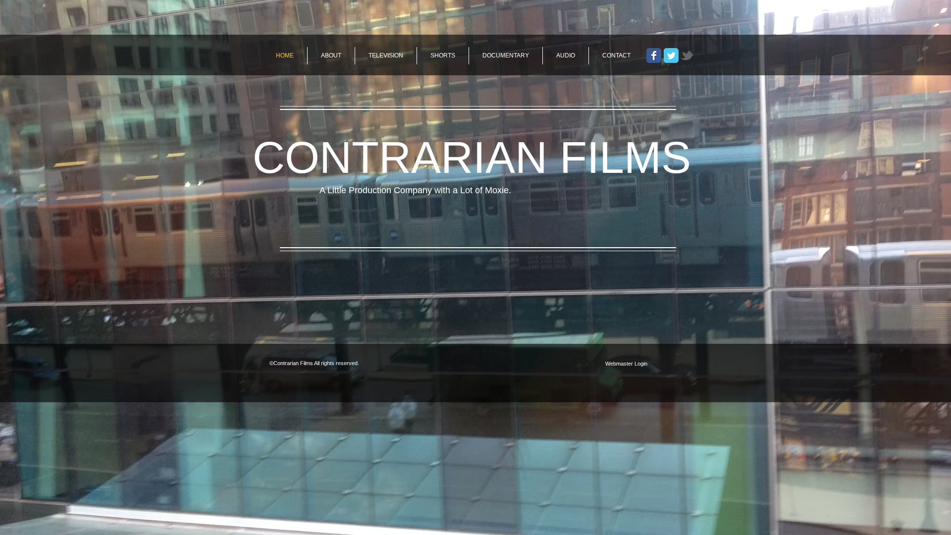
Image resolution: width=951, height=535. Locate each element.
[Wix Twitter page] (671, 55)
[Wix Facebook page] (653, 55)
